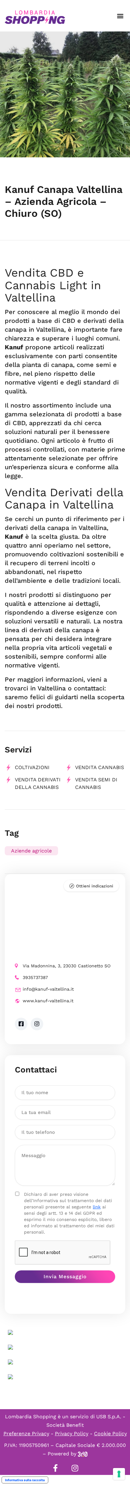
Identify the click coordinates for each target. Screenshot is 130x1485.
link (97, 1206)
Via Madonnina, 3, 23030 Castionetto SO (66, 965)
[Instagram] (75, 1468)
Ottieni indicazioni (94, 886)
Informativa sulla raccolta (25, 1480)
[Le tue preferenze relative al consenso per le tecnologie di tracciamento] (119, 1474)
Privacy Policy (71, 1434)
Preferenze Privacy (26, 1434)
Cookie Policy (110, 1434)
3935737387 (35, 977)
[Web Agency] (82, 1454)
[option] (65, 94)
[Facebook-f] (55, 1468)
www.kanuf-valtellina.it (48, 1000)
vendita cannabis (99, 767)
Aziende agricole (31, 851)
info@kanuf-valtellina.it (48, 989)
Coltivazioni (32, 767)
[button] (120, 16)
